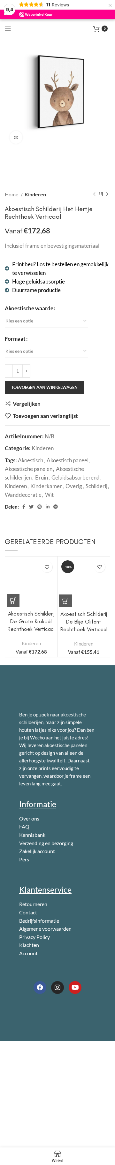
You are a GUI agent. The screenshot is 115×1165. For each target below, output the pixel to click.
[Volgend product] (107, 194)
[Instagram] (57, 987)
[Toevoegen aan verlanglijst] (46, 566)
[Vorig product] (94, 194)
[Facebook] (40, 987)
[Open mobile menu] (8, 28)
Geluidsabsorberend (75, 477)
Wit (49, 494)
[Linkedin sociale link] (47, 507)
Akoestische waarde (29, 308)
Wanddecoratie (23, 494)
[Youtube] (75, 987)
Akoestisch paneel (67, 460)
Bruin (41, 477)
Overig (73, 486)
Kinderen (35, 194)
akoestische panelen (65, 745)
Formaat (15, 338)
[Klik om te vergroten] (16, 137)
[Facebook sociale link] (23, 507)
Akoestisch (30, 460)
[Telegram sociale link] (55, 507)
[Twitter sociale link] (31, 507)
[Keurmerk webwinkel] (47, 1011)
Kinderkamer (46, 486)
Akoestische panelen (28, 468)
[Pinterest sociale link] (39, 507)
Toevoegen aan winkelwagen (44, 387)
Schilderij (96, 486)
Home (12, 194)
